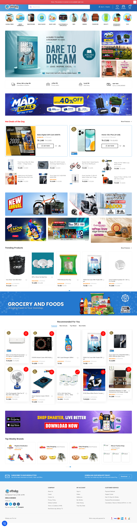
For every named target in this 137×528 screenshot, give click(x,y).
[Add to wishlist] (56, 146)
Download (124, 476)
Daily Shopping (51, 446)
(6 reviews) (42, 361)
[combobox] (59, 7)
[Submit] (30, 7)
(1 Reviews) (48, 137)
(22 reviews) (93, 397)
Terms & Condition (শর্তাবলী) (55, 505)
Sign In (102, 7)
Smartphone (31, 24)
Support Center (109, 494)
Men (74, 24)
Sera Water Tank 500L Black (14, 279)
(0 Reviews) (112, 137)
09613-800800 (10, 498)
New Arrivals (63, 325)
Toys (127, 24)
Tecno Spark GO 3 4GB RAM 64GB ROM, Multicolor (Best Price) (118, 355)
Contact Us (51, 497)
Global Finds (10, 24)
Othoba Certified (52, 502)
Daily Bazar (41, 24)
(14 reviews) (119, 358)
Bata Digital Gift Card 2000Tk (48, 135)
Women (84, 24)
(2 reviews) (16, 358)
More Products (125, 121)
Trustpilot (21, 507)
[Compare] (59, 146)
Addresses (79, 497)
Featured (54, 325)
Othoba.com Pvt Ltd (10, 518)
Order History (80, 502)
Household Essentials (116, 25)
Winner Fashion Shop (117, 446)
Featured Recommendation (112, 500)
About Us (50, 491)
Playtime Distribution (21, 446)
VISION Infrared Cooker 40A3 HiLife (41, 357)
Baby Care (52, 24)
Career (50, 494)
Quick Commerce (20, 25)
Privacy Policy (52, 500)
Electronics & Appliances (63, 25)
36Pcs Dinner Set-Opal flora (39, 277)
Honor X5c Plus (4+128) (111, 135)
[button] (40, 73)
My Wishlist (80, 500)
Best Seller (82, 325)
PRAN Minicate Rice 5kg (64, 279)
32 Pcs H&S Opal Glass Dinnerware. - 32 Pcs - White (65, 394)
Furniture (95, 24)
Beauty (106, 24)
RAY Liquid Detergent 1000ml (65, 357)
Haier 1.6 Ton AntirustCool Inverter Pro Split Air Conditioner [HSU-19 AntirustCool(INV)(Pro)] (15, 356)
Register (108, 7)
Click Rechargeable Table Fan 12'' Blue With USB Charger (15, 394)
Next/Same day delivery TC (55, 508)
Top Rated (73, 325)
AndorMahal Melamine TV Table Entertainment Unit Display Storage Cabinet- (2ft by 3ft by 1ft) (118, 392)
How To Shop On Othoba (112, 497)
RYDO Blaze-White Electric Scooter (93, 393)
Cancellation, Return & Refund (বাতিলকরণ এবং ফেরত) (118, 502)
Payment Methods (110, 491)
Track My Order (81, 505)
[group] (52, 54)
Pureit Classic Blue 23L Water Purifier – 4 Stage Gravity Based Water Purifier (26, 163)
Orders (78, 494)
